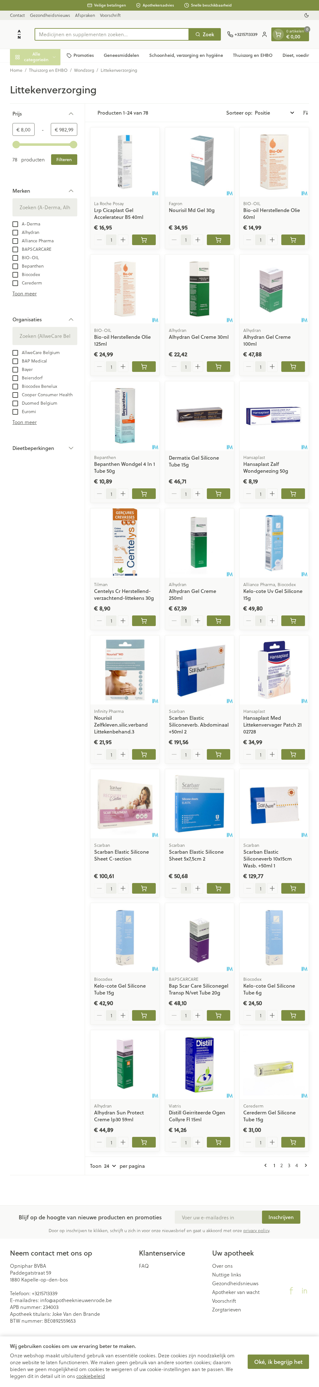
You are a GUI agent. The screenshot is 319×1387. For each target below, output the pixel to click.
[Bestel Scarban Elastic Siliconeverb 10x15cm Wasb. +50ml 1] (293, 888)
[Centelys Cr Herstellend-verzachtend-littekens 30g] (125, 543)
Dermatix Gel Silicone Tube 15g (194, 461)
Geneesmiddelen (121, 55)
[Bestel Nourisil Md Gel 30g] (219, 239)
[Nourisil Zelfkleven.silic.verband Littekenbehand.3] (125, 670)
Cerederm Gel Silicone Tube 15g (269, 1116)
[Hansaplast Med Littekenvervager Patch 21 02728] (274, 670)
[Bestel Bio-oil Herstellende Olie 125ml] (144, 366)
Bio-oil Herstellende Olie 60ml (271, 213)
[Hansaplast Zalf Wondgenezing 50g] (274, 416)
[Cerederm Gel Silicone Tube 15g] (274, 1064)
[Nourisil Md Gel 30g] (199, 162)
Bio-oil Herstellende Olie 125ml (122, 340)
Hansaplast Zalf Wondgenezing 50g (265, 467)
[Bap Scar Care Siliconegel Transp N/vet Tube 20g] (199, 937)
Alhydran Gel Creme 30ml (199, 336)
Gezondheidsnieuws (50, 15)
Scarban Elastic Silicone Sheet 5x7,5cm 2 (196, 855)
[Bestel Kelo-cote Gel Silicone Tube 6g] (293, 1015)
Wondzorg (84, 70)
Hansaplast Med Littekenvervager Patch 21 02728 (272, 724)
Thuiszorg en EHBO (253, 55)
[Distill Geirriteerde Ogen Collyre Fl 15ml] (199, 1064)
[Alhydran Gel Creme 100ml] (274, 289)
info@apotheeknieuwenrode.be (76, 1300)
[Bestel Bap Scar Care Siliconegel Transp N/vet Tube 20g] (219, 1015)
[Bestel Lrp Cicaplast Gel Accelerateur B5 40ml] (144, 239)
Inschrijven (281, 1217)
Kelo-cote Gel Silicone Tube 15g (120, 989)
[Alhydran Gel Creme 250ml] (199, 543)
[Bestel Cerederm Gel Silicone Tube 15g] (293, 1142)
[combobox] (112, 34)
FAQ (144, 1265)
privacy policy (256, 1230)
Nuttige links (226, 1274)
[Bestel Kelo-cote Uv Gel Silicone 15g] (293, 620)
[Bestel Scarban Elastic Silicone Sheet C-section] (144, 888)
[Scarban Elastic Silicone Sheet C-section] (125, 803)
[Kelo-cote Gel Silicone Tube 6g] (274, 937)
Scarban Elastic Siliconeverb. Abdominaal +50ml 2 (199, 724)
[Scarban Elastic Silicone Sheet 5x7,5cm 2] (199, 803)
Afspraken (85, 15)
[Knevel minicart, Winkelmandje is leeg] (278, 34)
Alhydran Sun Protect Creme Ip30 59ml (119, 1116)
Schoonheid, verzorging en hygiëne (186, 55)
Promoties (84, 55)
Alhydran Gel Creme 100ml (267, 340)
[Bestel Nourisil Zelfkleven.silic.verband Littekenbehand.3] (144, 754)
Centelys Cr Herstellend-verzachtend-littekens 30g (124, 594)
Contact (17, 15)
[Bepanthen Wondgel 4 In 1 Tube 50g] (125, 416)
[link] (266, 1165)
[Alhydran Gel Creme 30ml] (199, 289)
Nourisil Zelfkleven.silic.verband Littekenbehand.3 (121, 724)
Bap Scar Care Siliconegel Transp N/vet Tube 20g (198, 989)
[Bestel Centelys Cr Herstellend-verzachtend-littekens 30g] (144, 620)
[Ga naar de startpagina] (19, 34)
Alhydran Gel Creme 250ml (192, 594)
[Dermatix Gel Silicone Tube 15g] (199, 416)
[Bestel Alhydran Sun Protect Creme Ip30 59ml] (144, 1142)
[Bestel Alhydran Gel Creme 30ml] (219, 366)
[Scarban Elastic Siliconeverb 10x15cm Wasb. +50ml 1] (274, 803)
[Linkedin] (304, 1291)
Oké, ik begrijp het (278, 1362)
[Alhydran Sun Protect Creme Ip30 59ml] (125, 1064)
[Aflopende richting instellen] (305, 112)
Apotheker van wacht (235, 1292)
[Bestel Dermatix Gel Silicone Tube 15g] (219, 493)
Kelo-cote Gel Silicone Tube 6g (269, 989)
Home (16, 70)
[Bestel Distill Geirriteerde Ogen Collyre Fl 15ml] (219, 1142)
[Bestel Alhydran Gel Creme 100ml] (293, 366)
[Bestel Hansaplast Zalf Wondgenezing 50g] (293, 493)
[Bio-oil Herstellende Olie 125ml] (125, 289)
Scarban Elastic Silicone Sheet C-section (121, 855)
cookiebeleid (90, 1376)
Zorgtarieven (226, 1309)
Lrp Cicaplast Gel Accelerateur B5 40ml (118, 213)
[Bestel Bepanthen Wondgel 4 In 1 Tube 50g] (144, 493)
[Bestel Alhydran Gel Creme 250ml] (219, 620)
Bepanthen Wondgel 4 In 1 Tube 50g (124, 467)
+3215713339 (44, 1293)
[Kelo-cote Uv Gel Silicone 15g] (274, 543)
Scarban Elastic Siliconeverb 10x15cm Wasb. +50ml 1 (267, 858)
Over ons (222, 1265)
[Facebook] (291, 1291)
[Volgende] (304, 1165)
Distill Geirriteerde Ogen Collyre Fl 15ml (197, 1116)
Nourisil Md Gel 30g (192, 210)
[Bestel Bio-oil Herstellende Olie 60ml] (293, 239)
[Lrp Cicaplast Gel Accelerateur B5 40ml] (125, 162)
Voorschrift (110, 15)
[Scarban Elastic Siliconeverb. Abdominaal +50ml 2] (199, 670)
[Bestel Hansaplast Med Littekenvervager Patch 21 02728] (293, 754)
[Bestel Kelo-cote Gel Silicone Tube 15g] (144, 1015)
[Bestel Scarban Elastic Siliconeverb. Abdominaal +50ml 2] (219, 754)
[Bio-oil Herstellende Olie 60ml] (274, 162)
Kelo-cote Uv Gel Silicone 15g (272, 594)
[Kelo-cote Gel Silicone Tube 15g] (125, 937)
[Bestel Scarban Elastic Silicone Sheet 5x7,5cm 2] (219, 888)
